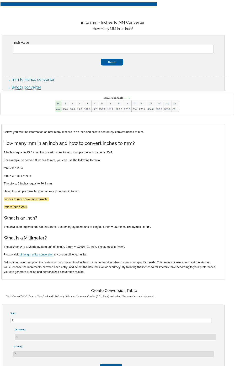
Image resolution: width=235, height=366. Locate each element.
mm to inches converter (33, 79)
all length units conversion (36, 254)
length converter (26, 87)
